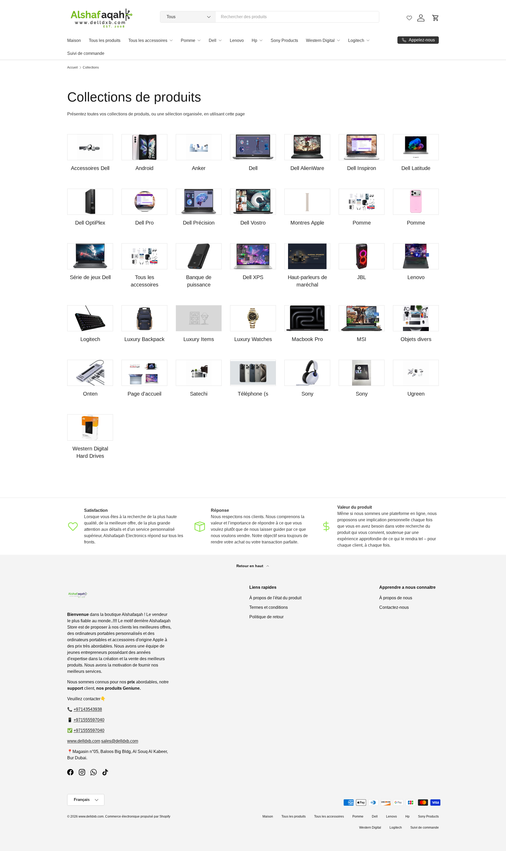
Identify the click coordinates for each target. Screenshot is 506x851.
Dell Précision (199, 223)
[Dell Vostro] (253, 202)
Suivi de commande (85, 53)
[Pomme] (361, 202)
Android (144, 168)
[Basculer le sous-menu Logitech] (368, 40)
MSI (361, 339)
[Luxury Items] (198, 318)
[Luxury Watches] (253, 318)
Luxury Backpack (144, 339)
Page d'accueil (144, 394)
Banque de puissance (198, 281)
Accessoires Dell (90, 168)
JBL (361, 277)
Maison (74, 40)
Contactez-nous (394, 607)
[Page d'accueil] (144, 373)
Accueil (72, 67)
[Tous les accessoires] (144, 256)
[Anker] (198, 147)
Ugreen (416, 394)
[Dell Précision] (198, 202)
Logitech (356, 40)
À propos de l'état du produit (275, 598)
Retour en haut (250, 566)
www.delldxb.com (83, 741)
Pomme (188, 40)
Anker (199, 168)
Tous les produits (104, 40)
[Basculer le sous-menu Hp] (261, 40)
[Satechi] (198, 373)
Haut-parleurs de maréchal (307, 281)
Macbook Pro (307, 339)
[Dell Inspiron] (361, 147)
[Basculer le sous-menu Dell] (220, 40)
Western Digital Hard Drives (90, 452)
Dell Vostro (253, 223)
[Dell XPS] (253, 256)
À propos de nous (395, 598)
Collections (91, 67)
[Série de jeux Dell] (90, 256)
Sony (307, 394)
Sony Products (284, 40)
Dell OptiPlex (90, 223)
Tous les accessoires (147, 40)
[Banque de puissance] (198, 256)
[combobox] (269, 16)
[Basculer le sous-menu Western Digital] (338, 40)
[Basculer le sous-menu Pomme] (199, 40)
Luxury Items (198, 339)
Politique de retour (266, 617)
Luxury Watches (253, 339)
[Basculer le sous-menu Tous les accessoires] (171, 40)
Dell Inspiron (361, 168)
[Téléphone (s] (253, 373)
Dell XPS (253, 277)
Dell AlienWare (307, 168)
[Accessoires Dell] (90, 147)
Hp (254, 40)
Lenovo (237, 40)
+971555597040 (89, 720)
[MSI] (361, 318)
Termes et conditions (268, 607)
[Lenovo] (416, 256)
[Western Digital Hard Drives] (90, 427)
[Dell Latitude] (416, 147)
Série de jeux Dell (90, 277)
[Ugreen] (416, 373)
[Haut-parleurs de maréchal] (307, 256)
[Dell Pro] (144, 202)
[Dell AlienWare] (307, 147)
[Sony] (307, 373)
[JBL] (361, 256)
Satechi (198, 394)
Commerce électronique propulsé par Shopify (137, 816)
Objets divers (416, 339)
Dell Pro (144, 223)
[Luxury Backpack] (144, 318)
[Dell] (253, 147)
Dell (212, 40)
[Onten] (90, 373)
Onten (90, 394)
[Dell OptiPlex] (90, 202)
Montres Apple (307, 223)
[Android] (144, 147)
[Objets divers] (416, 318)
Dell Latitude (415, 168)
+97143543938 (88, 709)
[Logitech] (90, 318)
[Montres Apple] (307, 202)
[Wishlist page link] (409, 18)
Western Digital (320, 40)
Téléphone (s (253, 394)
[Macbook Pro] (307, 318)
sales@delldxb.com (119, 741)
